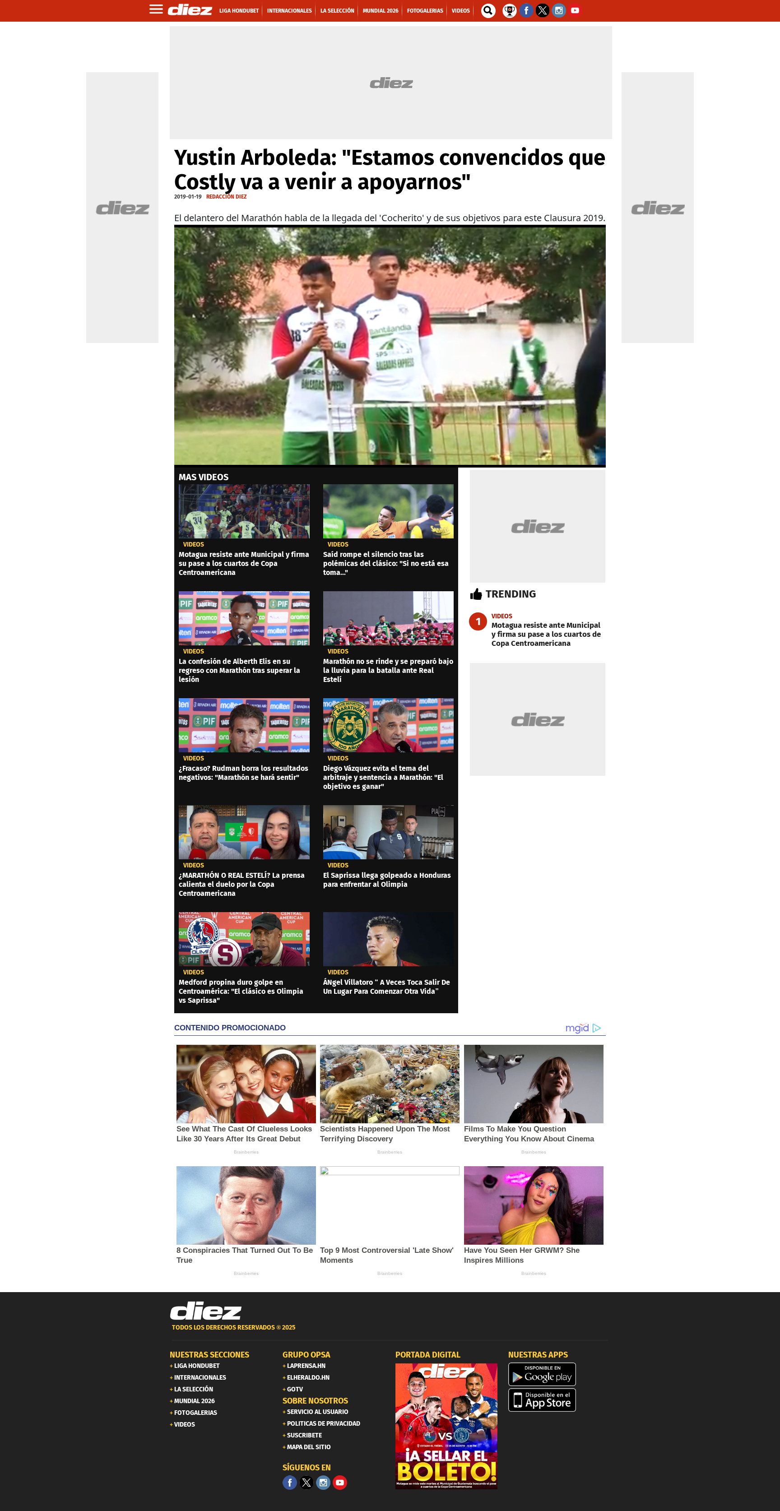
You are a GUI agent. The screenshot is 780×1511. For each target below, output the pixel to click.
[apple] (559, 1400)
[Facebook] (290, 1482)
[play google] (559, 1374)
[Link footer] (206, 1311)
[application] (390, 346)
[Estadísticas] (509, 10)
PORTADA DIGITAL (427, 1355)
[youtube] (340, 1482)
